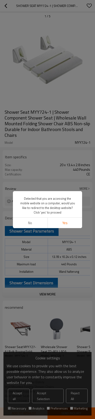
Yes (65, 223)
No (30, 223)
